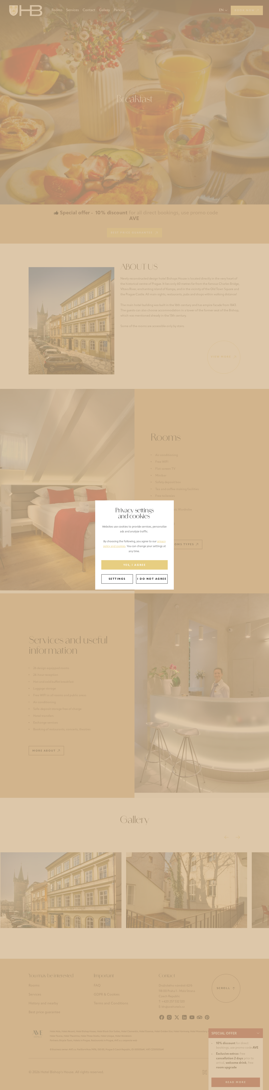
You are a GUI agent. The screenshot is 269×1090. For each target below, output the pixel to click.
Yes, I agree (134, 565)
